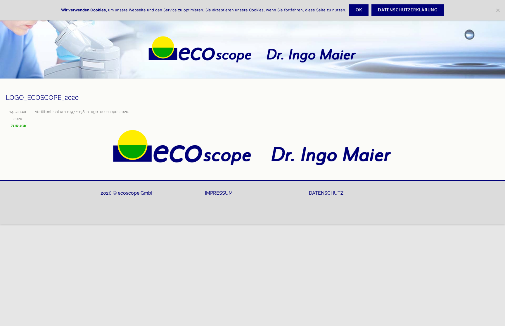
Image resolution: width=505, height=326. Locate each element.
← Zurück (16, 126)
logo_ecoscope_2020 (109, 111)
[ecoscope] (252, 49)
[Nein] (498, 10)
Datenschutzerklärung (407, 10)
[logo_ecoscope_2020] (252, 147)
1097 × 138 (76, 111)
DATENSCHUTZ (326, 193)
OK (359, 10)
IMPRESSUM (219, 193)
